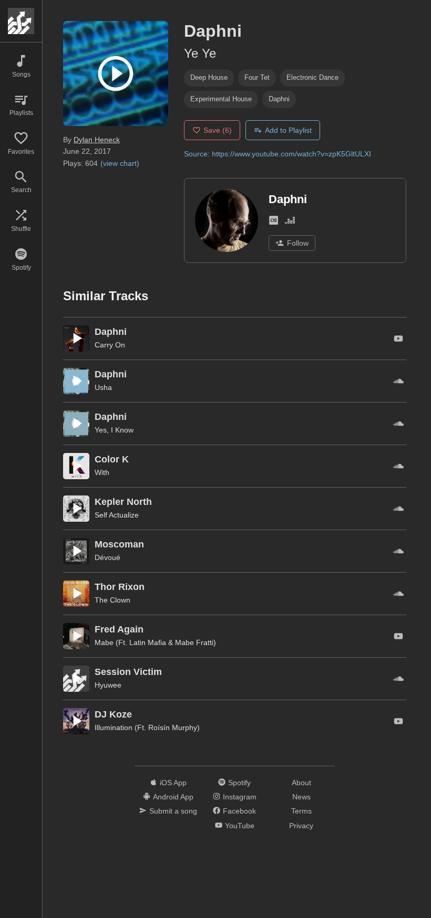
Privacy (301, 825)
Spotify (239, 782)
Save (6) (217, 130)
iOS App (173, 782)
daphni (279, 99)
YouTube (239, 825)
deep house (209, 77)
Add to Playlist (288, 130)
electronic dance (312, 77)
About (301, 782)
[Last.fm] (274, 222)
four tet (257, 77)
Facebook (239, 811)
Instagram (239, 797)
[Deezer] (290, 222)
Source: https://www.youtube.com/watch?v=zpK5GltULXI (277, 154)
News (301, 797)
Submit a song (173, 811)
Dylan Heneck (97, 139)
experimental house (221, 99)
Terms (301, 811)
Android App (173, 797)
